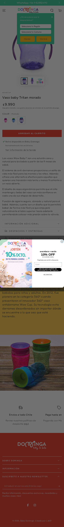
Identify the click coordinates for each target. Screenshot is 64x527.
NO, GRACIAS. (48, 274)
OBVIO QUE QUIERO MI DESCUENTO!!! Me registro (48, 269)
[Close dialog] (62, 241)
